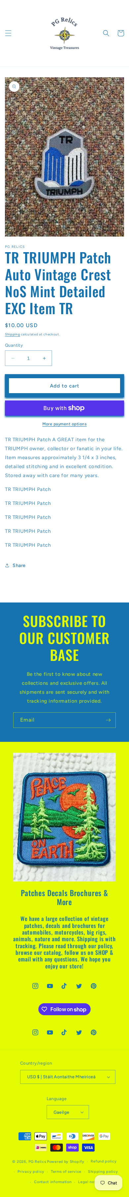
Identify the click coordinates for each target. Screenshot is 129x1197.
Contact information (52, 1182)
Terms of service (66, 1171)
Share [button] (19, 565)
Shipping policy (103, 1171)
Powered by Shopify (65, 1162)
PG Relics (37, 1162)
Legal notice (89, 1182)
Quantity (14, 345)
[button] (8, 33)
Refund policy (103, 1161)
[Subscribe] (108, 720)
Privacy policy (31, 1171)
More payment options (64, 424)
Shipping (12, 334)
